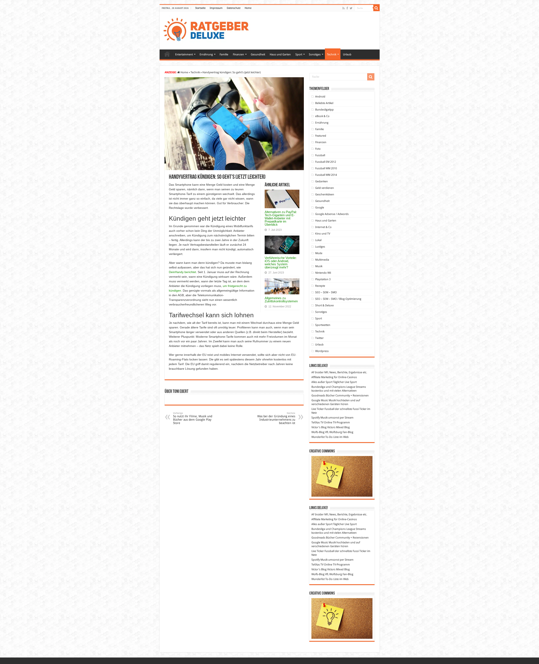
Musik (318, 266)
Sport (298, 54)
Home (248, 8)
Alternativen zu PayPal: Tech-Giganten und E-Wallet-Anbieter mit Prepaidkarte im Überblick (281, 218)
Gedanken (321, 181)
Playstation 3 (323, 279)
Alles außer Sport (321, 382)
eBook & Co (322, 116)
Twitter (319, 338)
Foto (318, 148)
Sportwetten (322, 325)
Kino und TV (322, 233)
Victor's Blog (319, 427)
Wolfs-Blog (317, 432)
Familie (224, 54)
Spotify (315, 417)
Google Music (319, 400)
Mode (318, 253)
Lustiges (320, 246)
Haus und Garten (280, 54)
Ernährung (206, 54)
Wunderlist (318, 437)
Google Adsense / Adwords (332, 214)
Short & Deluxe (324, 305)
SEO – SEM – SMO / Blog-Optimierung (338, 298)
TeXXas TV (317, 422)
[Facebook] (347, 8)
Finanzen (238, 54)
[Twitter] (351, 8)
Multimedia (322, 259)
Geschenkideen (324, 194)
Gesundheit (258, 54)
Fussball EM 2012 (325, 161)
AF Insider (317, 372)
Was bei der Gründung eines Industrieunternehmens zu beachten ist (276, 418)
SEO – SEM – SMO (326, 292)
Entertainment (184, 54)
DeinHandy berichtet (182, 272)
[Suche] (376, 8)
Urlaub (347, 54)
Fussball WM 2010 (326, 168)
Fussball (320, 155)
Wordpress (322, 351)
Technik (331, 54)
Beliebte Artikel (324, 103)
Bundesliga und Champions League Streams (338, 386)
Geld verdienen (324, 187)
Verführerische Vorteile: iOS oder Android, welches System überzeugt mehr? (280, 262)
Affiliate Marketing (322, 377)
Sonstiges (315, 54)
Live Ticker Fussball (322, 409)
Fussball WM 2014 (326, 174)
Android (320, 96)
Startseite (200, 8)
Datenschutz (233, 8)
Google (319, 207)
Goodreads (318, 395)
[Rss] (343, 8)
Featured (320, 135)
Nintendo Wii (323, 272)
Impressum (216, 8)
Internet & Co (323, 227)
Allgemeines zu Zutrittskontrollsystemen (281, 299)
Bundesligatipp (324, 109)
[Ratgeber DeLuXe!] (208, 30)
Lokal (318, 240)
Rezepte (320, 285)
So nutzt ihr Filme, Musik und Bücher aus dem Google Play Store (192, 418)
